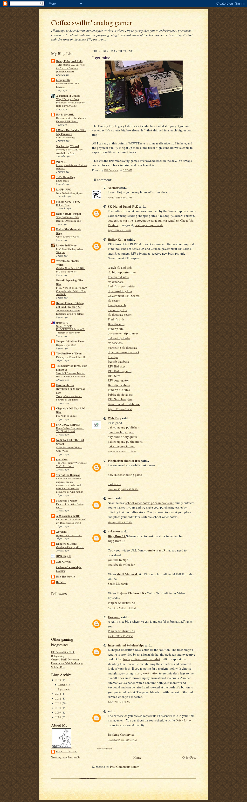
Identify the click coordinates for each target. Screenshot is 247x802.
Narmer (113, 187)
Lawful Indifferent (66, 245)
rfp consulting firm (120, 291)
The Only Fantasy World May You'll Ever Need (71, 464)
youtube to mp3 (118, 559)
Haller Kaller (117, 239)
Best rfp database (119, 385)
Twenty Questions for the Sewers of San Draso (69, 397)
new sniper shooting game (125, 474)
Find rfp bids (116, 319)
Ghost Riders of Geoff (67, 236)
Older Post (189, 757)
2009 (58, 712)
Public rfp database (120, 394)
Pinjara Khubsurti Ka (121, 602)
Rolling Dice (62, 205)
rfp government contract (123, 352)
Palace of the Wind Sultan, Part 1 (70, 505)
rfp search (114, 300)
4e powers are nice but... (69, 535)
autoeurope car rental (149, 220)
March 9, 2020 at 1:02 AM (120, 522)
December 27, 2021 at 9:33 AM (122, 739)
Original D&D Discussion (65, 659)
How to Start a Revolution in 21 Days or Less (70, 389)
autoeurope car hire (121, 220)
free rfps (113, 357)
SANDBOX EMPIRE (68, 425)
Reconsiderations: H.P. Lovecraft (68, 85)
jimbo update (62, 180)
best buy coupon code (149, 225)
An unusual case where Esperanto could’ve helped (69, 312)
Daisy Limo (183, 720)
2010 (58, 708)
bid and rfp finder (119, 338)
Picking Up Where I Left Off (71, 357)
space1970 (62, 323)
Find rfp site (116, 328)
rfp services (115, 342)
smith (111, 498)
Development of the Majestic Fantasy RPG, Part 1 (71, 119)
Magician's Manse (66, 501)
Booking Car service (121, 734)
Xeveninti (61, 532)
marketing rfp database (122, 347)
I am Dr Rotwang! (65, 137)
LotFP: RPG (63, 189)
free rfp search (117, 305)
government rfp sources (123, 333)
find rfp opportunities (122, 286)
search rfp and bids (120, 267)
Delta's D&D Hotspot (68, 214)
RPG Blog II (63, 556)
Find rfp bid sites (119, 389)
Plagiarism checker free (124, 460)
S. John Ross (58, 667)
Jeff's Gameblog (65, 177)
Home (137, 757)
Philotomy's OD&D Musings (67, 663)
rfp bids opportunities (122, 272)
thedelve (61, 582)
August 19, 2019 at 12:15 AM (122, 451)
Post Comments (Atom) (125, 766)
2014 (58, 693)
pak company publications (125, 441)
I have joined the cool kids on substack (71, 166)
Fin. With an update (66, 415)
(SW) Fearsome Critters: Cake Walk (69, 449)
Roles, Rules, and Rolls (69, 61)
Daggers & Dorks (66, 544)
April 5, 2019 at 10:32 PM (120, 197)
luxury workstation (146, 673)
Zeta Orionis (63, 562)
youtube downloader (121, 564)
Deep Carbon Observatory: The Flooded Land (70, 429)
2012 (58, 698)
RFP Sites (114, 376)
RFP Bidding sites (119, 371)
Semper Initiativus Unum (70, 341)
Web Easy (114, 418)
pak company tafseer (121, 446)
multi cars (114, 484)
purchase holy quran (121, 432)
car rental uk (171, 220)
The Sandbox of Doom (69, 353)
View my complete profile (65, 757)
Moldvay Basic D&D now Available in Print (69, 151)
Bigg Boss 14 (116, 540)
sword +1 (61, 162)
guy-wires (62, 459)
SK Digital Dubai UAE (123, 206)
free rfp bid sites (118, 277)
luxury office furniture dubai (141, 659)
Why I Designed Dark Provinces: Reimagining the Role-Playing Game (70, 102)
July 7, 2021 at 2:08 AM (119, 702)
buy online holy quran (122, 437)
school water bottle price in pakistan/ (149, 503)
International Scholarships (126, 645)
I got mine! (64, 689)
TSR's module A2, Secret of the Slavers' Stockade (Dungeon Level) (70, 68)
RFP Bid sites (116, 366)
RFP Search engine (120, 399)
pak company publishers (124, 427)
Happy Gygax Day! (66, 345)
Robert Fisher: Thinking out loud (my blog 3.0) (70, 305)
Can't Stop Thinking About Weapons (69, 250)
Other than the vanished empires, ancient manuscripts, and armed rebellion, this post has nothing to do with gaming (69, 485)
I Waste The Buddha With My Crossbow (71, 132)
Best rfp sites (116, 324)
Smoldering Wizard (67, 146)
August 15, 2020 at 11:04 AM (122, 608)
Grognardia (63, 80)
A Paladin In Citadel (68, 96)
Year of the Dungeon (68, 475)
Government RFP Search (124, 295)
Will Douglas (66, 751)
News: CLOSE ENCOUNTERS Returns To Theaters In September (70, 329)
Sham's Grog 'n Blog (68, 202)
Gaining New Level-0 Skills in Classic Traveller (70, 269)
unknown (114, 531)
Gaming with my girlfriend (70, 547)
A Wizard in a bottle (68, 516)
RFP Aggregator (118, 380)
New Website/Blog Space (69, 193)
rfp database (116, 281)
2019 (58, 680)
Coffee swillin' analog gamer (91, 22)
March (62, 684)
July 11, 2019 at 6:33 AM (120, 409)
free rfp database (118, 361)
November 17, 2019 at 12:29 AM (123, 489)
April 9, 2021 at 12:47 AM (120, 636)
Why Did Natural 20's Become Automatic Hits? (69, 219)
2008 (58, 717)
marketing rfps (117, 310)
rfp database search (120, 314)
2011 (58, 703)
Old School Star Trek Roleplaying (63, 654)
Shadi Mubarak (118, 583)
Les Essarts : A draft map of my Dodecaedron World (71, 521)
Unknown (114, 617)
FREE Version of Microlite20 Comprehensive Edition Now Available (71, 291)
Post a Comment (104, 748)
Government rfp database (124, 404)
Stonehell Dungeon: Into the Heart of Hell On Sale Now (70, 374)
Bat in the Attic (65, 114)
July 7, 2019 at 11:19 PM (119, 230)
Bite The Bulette (65, 576)
